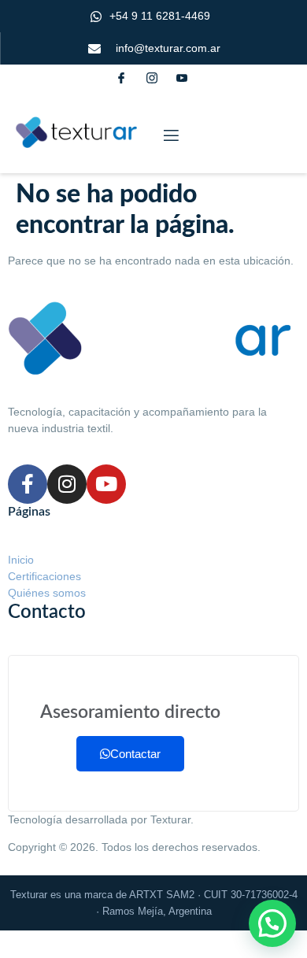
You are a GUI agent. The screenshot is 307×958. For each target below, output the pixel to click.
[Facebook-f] (27, 484)
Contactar (135, 753)
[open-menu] (170, 136)
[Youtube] (106, 484)
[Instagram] (67, 484)
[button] (272, 923)
